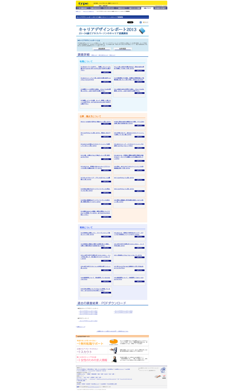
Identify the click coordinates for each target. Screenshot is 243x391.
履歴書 (88, 373)
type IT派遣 (127, 369)
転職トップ (78, 11)
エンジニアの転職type (81, 369)
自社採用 (88, 383)
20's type (104, 370)
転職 (78, 386)
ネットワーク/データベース (126, 379)
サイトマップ (159, 5)
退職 (102, 373)
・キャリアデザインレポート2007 (123, 312)
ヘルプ (165, 5)
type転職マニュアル (81, 373)
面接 (99, 373)
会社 (88, 377)
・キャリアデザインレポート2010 (123, 311)
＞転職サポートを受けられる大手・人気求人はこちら (112, 331)
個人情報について (95, 383)
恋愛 (97, 377)
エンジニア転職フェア (82, 370)
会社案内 (79, 383)
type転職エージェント (119, 369)
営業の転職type (90, 369)
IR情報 (83, 383)
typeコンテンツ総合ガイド (88, 11)
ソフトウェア (92, 379)
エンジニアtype (91, 370)
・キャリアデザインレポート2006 (88, 314)
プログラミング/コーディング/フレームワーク (106, 379)
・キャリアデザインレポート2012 (88, 311)
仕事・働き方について (103, 55)
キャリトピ (79, 377)
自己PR (106, 373)
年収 (110, 373)
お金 (85, 377)
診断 (113, 373)
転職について (94, 55)
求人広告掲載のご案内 (112, 383)
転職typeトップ (81, 326)
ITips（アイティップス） (82, 379)
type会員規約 (103, 383)
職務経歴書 (94, 373)
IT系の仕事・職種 (81, 380)
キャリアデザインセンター (93, 386)
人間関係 (92, 377)
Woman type (98, 370)
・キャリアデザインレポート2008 (88, 312)
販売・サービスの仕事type (100, 369)
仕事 (100, 377)
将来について (112, 55)
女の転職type (110, 369)
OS (118, 379)
